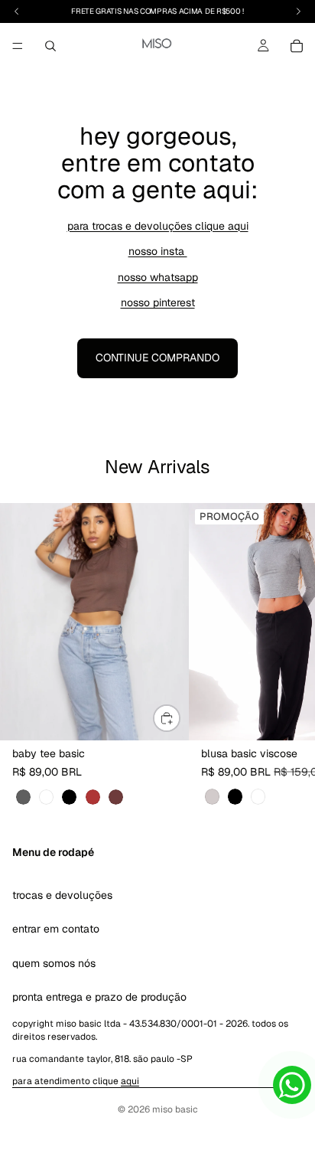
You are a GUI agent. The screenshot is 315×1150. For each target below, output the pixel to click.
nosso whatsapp (158, 277)
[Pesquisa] (50, 46)
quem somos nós (54, 962)
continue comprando (157, 357)
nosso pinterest (158, 302)
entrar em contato (55, 929)
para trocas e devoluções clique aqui (157, 226)
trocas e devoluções (62, 894)
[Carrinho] (296, 46)
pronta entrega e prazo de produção (99, 997)
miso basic (175, 1109)
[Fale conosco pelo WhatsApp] (292, 1085)
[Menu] (17, 46)
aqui (130, 1080)
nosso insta (157, 251)
